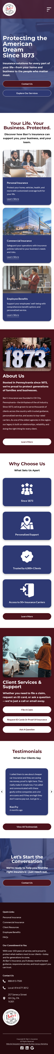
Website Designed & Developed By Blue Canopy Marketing (27, 1044)
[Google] (32, 1048)
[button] (2, 792)
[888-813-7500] (4, 981)
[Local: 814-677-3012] (4, 987)
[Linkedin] (27, 1048)
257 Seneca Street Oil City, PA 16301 (17, 998)
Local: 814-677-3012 (18, 987)
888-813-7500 (15, 981)
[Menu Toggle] (49, 9)
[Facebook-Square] (22, 1048)
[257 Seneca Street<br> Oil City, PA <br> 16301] (4, 998)
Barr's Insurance (32, 1039)
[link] (12, 981)
